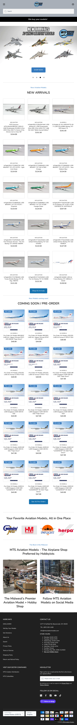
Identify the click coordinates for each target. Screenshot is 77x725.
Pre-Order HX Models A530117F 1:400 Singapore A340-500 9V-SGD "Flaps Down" (38, 412)
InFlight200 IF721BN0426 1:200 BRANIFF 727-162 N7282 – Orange (38, 167)
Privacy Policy (7, 646)
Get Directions (7, 633)
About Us (6, 637)
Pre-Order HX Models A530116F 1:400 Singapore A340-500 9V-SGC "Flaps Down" (14, 449)
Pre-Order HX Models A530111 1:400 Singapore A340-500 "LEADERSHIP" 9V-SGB (14, 488)
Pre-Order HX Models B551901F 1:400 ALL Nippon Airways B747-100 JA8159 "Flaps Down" (13, 337)
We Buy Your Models (9, 628)
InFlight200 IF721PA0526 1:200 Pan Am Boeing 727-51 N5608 (38, 278)
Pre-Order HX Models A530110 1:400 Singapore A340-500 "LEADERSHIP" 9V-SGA (63, 488)
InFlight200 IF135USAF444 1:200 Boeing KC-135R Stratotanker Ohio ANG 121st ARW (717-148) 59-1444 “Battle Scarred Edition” (38, 127)
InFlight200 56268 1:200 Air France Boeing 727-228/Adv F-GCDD (63, 279)
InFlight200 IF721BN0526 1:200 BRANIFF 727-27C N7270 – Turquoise (14, 204)
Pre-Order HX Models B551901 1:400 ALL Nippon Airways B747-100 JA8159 (38, 337)
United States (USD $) (13, 714)
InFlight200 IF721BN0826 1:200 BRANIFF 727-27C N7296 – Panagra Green (38, 204)
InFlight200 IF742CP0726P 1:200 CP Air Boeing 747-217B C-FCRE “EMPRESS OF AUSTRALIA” (63, 204)
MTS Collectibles (8, 676)
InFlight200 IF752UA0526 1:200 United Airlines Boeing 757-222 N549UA (63, 242)
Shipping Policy (8, 655)
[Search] (5, 11)
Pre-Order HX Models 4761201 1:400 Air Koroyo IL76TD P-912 (39, 374)
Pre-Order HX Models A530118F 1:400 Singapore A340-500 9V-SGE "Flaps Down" (63, 374)
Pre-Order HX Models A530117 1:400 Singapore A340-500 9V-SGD (63, 412)
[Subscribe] (71, 678)
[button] (73, 4)
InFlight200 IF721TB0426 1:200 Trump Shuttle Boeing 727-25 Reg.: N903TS (14, 279)
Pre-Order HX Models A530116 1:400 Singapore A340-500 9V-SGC (39, 449)
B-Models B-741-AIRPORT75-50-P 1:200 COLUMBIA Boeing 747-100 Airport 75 (63, 126)
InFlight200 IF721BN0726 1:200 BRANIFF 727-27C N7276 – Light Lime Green (13, 167)
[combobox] (38, 11)
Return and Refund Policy (11, 659)
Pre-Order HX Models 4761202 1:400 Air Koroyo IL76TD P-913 (14, 374)
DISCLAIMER (7, 624)
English (29, 714)
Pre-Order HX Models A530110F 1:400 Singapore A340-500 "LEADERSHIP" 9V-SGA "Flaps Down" (38, 489)
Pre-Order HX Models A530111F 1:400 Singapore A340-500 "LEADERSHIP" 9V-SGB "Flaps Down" (63, 450)
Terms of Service (8, 650)
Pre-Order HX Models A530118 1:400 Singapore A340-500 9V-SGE (14, 412)
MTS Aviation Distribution (11, 672)
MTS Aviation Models (68, 722)
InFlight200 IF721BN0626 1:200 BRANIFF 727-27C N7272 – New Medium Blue (63, 167)
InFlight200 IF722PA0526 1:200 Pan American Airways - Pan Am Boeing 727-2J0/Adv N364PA (14, 242)
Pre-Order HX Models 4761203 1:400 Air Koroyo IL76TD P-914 (63, 336)
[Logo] (38, 4)
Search (5, 642)
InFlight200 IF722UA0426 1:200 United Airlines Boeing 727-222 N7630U (38, 242)
